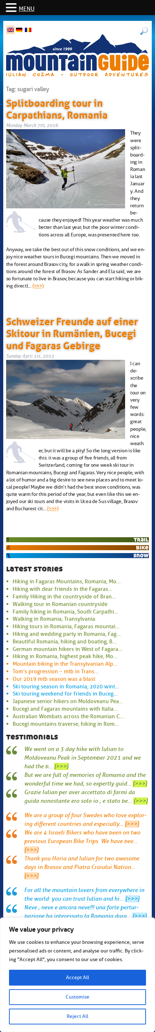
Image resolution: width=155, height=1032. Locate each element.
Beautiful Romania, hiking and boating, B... (65, 641)
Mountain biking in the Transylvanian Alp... (65, 663)
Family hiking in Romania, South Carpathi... (65, 611)
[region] (77, 975)
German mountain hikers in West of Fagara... (68, 649)
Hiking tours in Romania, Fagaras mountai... (66, 626)
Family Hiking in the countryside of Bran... (64, 596)
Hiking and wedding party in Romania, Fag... (67, 634)
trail (141, 539)
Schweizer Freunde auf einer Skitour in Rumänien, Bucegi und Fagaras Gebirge (72, 332)
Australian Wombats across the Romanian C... (68, 716)
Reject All (77, 1016)
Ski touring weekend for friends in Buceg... (65, 693)
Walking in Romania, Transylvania (54, 619)
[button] (12, 8)
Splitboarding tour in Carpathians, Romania (57, 108)
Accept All (77, 977)
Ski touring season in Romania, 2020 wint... (66, 686)
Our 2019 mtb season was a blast (54, 679)
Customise (77, 997)
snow (141, 555)
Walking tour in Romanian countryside (60, 604)
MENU (27, 9)
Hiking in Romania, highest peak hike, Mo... (65, 656)
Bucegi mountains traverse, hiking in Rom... (66, 724)
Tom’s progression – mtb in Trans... (56, 671)
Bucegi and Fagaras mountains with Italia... (65, 708)
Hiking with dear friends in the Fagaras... (62, 589)
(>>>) (38, 285)
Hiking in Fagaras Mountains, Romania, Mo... (67, 581)
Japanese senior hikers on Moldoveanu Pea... (68, 701)
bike (142, 547)
